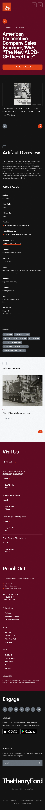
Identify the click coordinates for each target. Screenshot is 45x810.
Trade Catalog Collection (12, 243)
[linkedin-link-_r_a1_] (21, 709)
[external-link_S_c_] (22, 588)
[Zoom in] (24, 103)
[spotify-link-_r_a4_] (38, 709)
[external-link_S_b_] (22, 586)
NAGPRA (5, 800)
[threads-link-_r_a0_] (16, 709)
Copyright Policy (27, 800)
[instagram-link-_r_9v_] (10, 709)
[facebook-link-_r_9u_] (5, 709)
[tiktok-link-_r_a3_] (33, 709)
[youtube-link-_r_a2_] (27, 709)
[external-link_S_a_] (22, 583)
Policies (14, 800)
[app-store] (11, 731)
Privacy (39, 800)
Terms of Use (27, 803)
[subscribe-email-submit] (39, 763)
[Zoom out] (29, 103)
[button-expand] (39, 378)
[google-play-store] (28, 731)
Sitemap (16, 803)
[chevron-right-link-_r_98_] (40, 431)
